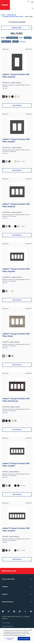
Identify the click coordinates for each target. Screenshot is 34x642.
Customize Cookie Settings (9, 638)
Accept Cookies (24, 638)
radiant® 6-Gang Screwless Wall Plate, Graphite (16, 529)
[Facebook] (3, 611)
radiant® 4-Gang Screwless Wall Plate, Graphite (16, 270)
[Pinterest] (20, 611)
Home (3, 15)
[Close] (30, 629)
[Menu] (32, 2)
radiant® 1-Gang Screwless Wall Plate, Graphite (15, 75)
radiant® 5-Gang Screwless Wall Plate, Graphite (16, 464)
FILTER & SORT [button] (16, 28)
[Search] (32, 8)
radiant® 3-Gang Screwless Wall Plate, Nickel (16, 334)
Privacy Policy (6, 623)
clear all (23, 41)
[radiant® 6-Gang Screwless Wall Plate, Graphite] (17, 516)
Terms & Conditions (8, 626)
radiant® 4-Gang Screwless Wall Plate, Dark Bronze (16, 399)
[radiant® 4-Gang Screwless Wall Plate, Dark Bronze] (17, 386)
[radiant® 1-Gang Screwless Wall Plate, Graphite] (17, 62)
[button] (5, 49)
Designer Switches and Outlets (13, 16)
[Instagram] (9, 611)
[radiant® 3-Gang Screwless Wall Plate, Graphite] (17, 191)
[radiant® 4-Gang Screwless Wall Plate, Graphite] (17, 256)
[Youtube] (31, 611)
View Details (17, 105)
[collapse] (31, 579)
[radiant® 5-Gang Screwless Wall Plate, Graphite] (17, 451)
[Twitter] (25, 611)
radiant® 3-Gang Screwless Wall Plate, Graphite (16, 205)
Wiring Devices (11, 15)
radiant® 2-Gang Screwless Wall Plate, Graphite (16, 140)
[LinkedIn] (14, 611)
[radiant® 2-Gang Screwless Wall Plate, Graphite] (17, 127)
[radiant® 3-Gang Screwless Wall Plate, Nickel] (17, 321)
